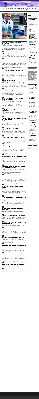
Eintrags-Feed (30, 148)
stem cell (33, 79)
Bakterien (32, 68)
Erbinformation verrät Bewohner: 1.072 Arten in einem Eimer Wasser (13, 137)
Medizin (35, 75)
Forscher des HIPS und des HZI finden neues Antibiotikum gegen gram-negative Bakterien (32, 98)
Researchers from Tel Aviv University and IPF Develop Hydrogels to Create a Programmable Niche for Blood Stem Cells (13, 167)
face (35, 71)
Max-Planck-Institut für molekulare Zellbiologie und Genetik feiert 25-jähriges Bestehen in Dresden (14, 223)
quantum (32, 78)
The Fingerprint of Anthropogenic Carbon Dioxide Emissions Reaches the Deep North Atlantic (14, 157)
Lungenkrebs (30, 75)
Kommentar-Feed (30, 149)
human (29, 73)
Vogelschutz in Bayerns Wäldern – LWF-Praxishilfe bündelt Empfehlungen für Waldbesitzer (12, 99)
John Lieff (32, 74)
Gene (36, 72)
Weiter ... (3, 51)
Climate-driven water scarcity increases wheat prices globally (13, 264)
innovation (30, 74)
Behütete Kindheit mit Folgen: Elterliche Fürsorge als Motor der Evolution (13, 71)
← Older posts (3, 269)
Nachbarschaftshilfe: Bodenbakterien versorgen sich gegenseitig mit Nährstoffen (14, 246)
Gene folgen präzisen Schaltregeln (31, 20)
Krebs (34, 74)
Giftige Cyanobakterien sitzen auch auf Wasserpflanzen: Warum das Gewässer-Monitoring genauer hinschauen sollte (14, 146)
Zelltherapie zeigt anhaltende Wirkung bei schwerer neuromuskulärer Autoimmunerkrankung (14, 53)
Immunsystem (33, 73)
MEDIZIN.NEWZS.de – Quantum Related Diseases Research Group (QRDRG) (19, 8)
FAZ (36, 71)
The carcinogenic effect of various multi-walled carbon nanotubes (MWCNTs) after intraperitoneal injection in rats (32, 112)
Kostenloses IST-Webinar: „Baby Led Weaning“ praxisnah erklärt (13, 215)
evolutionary (32, 71)
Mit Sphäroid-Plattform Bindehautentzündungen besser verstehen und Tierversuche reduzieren (14, 119)
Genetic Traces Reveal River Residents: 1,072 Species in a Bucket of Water (13, 129)
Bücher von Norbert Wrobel (5, 273)
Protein (29, 78)
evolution (30, 71)
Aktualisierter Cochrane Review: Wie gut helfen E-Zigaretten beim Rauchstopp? (13, 177)
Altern (29, 68)
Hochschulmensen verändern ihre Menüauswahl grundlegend (13, 228)
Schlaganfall (30, 79)
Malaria (33, 75)
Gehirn (34, 72)
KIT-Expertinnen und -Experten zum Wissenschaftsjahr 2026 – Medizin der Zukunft (13, 43)
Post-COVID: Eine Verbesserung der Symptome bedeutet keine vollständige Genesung (13, 110)
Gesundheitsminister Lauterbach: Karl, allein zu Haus (32, 29)
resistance (34, 78)
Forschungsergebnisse (31, 72)
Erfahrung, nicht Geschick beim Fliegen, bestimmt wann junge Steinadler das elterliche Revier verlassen (13, 254)
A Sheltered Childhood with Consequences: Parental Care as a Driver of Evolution (14, 60)
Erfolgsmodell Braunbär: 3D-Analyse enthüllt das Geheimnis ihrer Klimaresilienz (32, 45)
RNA (36, 78)
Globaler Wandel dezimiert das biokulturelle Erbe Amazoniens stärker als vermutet (32, 56)
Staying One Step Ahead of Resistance (8, 80)
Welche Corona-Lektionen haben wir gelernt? (32, 37)
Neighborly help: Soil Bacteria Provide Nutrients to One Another (13, 237)
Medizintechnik (30, 76)
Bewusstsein (34, 68)
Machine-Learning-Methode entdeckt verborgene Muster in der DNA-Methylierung (14, 198)
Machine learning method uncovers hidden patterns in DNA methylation (12, 187)
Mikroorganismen (34, 76)
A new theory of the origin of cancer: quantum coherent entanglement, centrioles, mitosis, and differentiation (32, 135)
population (35, 77)
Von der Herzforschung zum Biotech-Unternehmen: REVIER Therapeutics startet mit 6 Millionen (12, 90)
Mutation (29, 77)
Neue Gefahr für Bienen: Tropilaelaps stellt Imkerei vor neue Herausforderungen (12, 209)
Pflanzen (32, 77)
